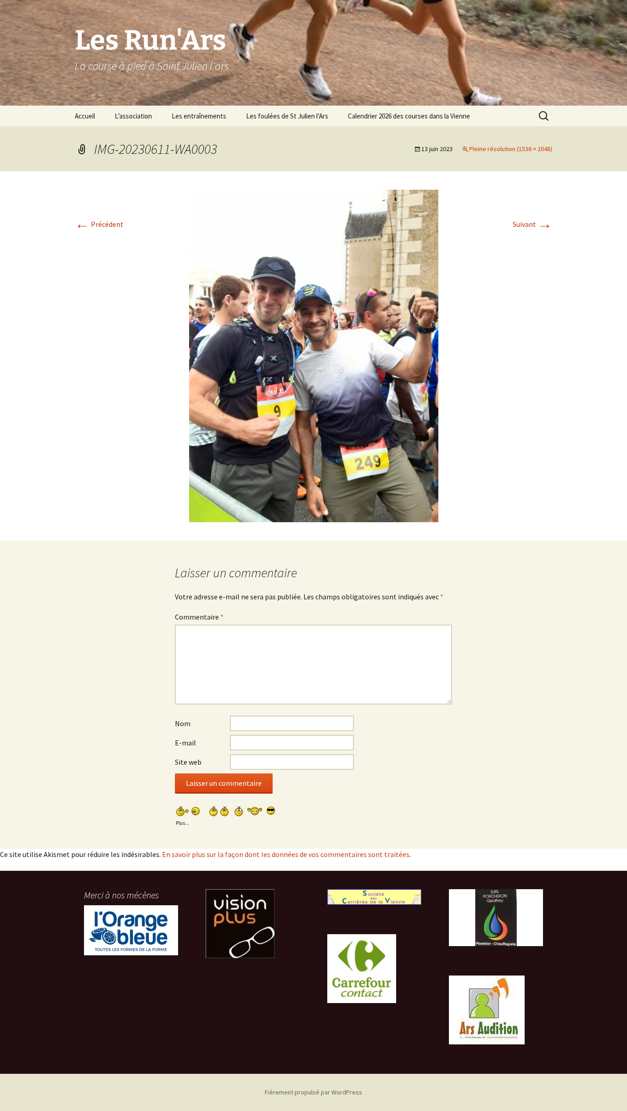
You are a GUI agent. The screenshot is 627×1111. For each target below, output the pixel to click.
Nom (182, 723)
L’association (133, 116)
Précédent (99, 224)
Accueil (85, 116)
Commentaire (199, 616)
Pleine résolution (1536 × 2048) (510, 149)
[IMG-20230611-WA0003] (313, 355)
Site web (188, 762)
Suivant (532, 224)
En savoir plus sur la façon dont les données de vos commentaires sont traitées (285, 854)
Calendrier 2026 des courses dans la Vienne (409, 116)
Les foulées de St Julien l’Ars (287, 116)
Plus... (182, 822)
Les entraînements (199, 116)
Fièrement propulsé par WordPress (313, 1092)
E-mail (185, 742)
